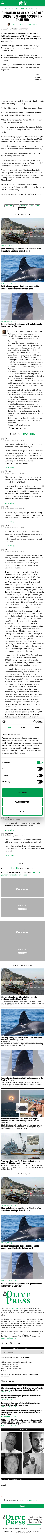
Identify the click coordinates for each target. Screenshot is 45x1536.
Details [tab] (22, 727)
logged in (15, 868)
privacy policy (32, 1500)
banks (16, 206)
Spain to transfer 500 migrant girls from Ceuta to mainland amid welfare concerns (21, 1396)
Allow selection (22, 802)
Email (4, 1485)
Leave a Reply (29, 434)
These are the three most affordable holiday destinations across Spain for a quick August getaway (20, 1404)
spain (37, 206)
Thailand (22, 209)
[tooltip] (9, 428)
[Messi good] (22, 907)
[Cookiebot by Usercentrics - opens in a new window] (33, 721)
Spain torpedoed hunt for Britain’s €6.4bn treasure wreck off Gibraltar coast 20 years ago (20, 1162)
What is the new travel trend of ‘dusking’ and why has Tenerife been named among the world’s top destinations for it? (22, 1389)
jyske (31, 206)
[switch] (40, 769)
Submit (22, 1506)
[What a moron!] (22, 888)
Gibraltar (23, 8)
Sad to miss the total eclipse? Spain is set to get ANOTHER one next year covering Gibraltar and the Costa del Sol (20, 1120)
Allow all (22, 792)
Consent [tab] (8, 727)
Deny (22, 811)
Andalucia (9, 206)
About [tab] (37, 727)
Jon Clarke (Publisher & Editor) (25, 24)
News (22, 194)
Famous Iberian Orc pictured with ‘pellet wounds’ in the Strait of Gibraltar (21, 325)
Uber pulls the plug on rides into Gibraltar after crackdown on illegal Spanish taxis (21, 249)
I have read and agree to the (21, 1500)
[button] (42, 1352)
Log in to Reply (10, 468)
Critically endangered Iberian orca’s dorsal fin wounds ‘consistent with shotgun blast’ (20, 287)
